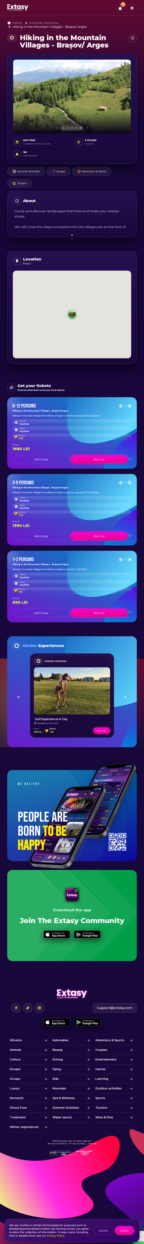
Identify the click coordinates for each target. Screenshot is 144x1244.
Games (100, 1069)
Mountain (59, 1088)
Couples (101, 1050)
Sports (100, 1098)
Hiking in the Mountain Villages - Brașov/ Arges (49, 27)
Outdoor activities (108, 1088)
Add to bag (41, 459)
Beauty (58, 1050)
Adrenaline (60, 1040)
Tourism (22, 183)
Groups (15, 1078)
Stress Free (18, 1107)
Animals (15, 1050)
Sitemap (92, 1143)
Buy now (99, 459)
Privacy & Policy (77, 1143)
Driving (58, 1059)
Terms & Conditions (57, 1143)
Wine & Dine (104, 1117)
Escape (60, 171)
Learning (101, 1078)
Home (17, 23)
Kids (56, 1078)
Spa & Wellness (64, 1098)
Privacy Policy (56, 1235)
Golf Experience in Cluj (51, 719)
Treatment (18, 1117)
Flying (57, 1069)
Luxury (14, 1088)
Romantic (17, 1098)
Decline (103, 1230)
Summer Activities (43, 23)
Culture (15, 1059)
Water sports (62, 1117)
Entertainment (105, 1059)
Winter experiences (24, 1127)
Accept (124, 1230)
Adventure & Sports (94, 171)
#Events (16, 1040)
